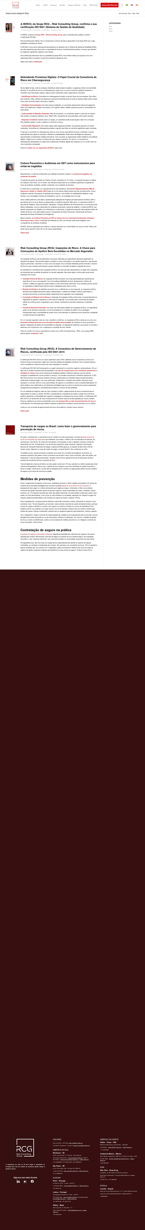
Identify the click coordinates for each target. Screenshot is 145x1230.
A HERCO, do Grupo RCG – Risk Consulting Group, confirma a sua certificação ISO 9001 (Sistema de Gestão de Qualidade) (59, 25)
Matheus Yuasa (57, 30)
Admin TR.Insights (58, 83)
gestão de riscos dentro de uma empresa (75, 485)
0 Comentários (37, 30)
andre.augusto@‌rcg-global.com (75, 1158)
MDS (53, 460)
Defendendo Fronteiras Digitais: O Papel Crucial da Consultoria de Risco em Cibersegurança (59, 78)
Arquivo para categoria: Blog (17, 13)
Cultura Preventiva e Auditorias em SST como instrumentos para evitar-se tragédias (58, 164)
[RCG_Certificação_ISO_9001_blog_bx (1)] (10, 352)
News (111, 31)
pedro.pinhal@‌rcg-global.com (76, 1143)
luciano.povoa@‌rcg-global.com (71, 1171)
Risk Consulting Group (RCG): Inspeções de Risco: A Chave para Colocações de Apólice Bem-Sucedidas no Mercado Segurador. (58, 249)
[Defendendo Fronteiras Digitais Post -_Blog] (10, 80)
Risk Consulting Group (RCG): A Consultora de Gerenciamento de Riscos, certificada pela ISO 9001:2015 (58, 350)
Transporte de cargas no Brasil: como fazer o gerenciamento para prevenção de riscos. (58, 427)
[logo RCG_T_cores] (15, 5)
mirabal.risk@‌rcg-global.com (114, 1147)
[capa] (10, 430)
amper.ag (53, 432)
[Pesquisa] (122, 5)
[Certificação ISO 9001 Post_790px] (10, 27)
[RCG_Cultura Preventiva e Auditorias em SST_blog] (10, 166)
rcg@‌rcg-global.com (84, 1159)
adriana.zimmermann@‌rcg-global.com (69, 1159)
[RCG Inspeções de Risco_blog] (10, 251)
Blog (45, 30)
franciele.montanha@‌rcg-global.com (81, 1145)
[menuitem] (37, 5)
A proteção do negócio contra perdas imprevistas (37, 534)
